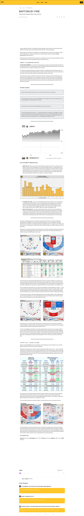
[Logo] (2, 2)
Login (23, 478)
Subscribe (26, 478)
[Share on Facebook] (57, 17)
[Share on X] (59, 17)
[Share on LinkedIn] (64, 17)
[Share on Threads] (62, 17)
